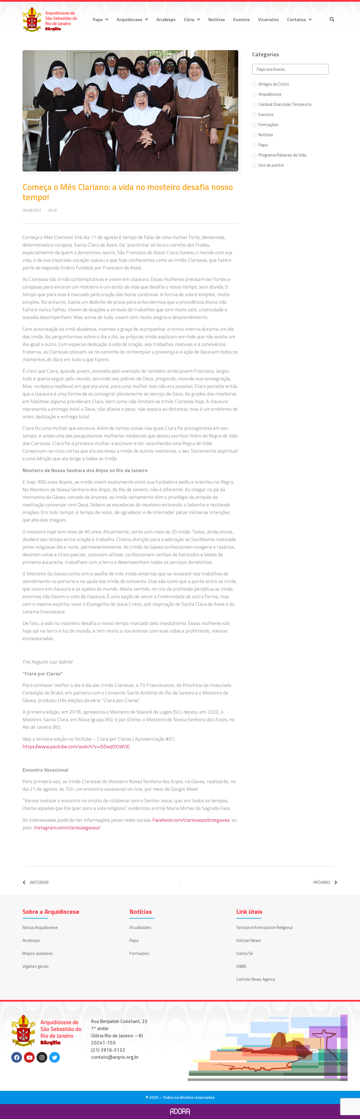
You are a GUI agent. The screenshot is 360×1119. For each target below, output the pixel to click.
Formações (139, 953)
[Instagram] (42, 1057)
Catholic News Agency (255, 979)
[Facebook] (16, 1057)
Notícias (216, 19)
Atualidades (140, 927)
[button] (331, 19)
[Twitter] (54, 1057)
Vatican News (248, 940)
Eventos (241, 19)
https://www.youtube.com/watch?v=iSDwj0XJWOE (76, 746)
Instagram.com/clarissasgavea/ (67, 827)
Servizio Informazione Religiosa (264, 927)
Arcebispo (166, 19)
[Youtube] (29, 1057)
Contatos (296, 19)
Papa (98, 19)
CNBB (241, 966)
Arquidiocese (129, 19)
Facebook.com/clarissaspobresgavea (191, 820)
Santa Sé (244, 953)
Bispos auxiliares (37, 953)
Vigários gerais (35, 966)
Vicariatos (268, 19)
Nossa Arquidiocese (40, 927)
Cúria (189, 19)
